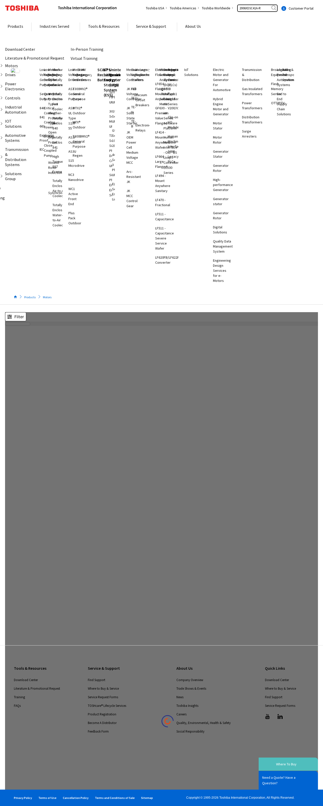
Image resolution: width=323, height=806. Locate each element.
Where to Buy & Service (103, 688)
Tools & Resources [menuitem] (104, 26)
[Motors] (2, 65)
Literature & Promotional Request (37, 688)
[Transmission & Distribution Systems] (2, 157)
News (179, 697)
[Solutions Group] (2, 176)
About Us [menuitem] (193, 26)
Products (30, 297)
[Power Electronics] (2, 86)
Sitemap (147, 798)
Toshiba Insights (187, 706)
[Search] (274, 8)
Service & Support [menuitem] (151, 26)
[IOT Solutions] (2, 124)
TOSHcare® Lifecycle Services (107, 706)
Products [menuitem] (15, 26)
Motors (47, 297)
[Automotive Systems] (2, 138)
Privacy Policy (23, 798)
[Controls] (2, 97)
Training (19, 697)
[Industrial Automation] (2, 109)
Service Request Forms (103, 697)
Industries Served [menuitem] (54, 26)
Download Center (26, 680)
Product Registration (102, 714)
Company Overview (189, 680)
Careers (181, 714)
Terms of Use (47, 798)
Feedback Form (98, 731)
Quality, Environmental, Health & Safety (203, 723)
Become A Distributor (102, 723)
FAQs (17, 706)
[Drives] (2, 74)
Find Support (96, 680)
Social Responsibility (190, 731)
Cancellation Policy (76, 798)
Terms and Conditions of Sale (115, 798)
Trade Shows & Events (191, 688)
